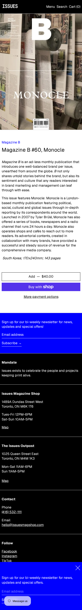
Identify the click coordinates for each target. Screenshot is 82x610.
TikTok (7, 561)
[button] (62, 6)
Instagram (9, 556)
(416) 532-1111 (12, 512)
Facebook (9, 551)
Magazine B (11, 142)
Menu (50, 6)
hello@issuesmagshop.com (23, 525)
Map (5, 427)
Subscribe (9, 343)
